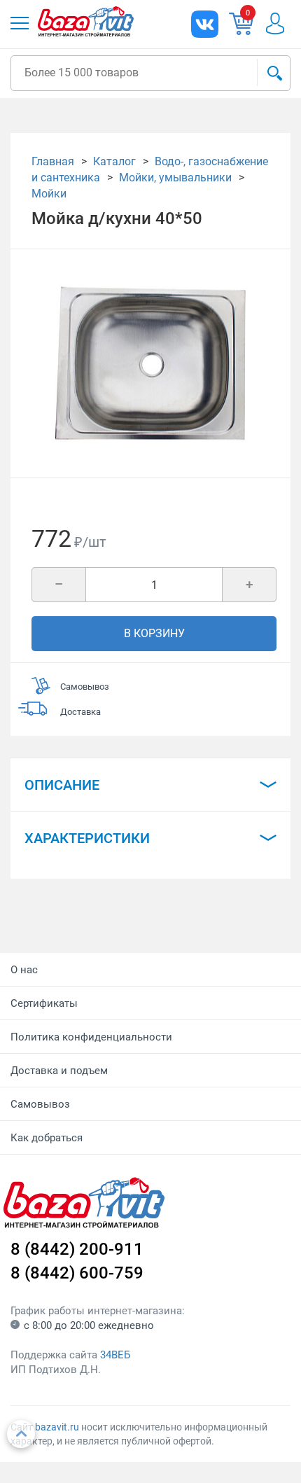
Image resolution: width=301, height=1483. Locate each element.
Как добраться (46, 1138)
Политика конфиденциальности (91, 1037)
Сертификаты (44, 1003)
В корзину (154, 633)
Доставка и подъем (59, 1070)
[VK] (204, 24)
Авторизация (282, 23)
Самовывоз (40, 1104)
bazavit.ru (57, 1427)
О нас (24, 969)
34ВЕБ (115, 1355)
